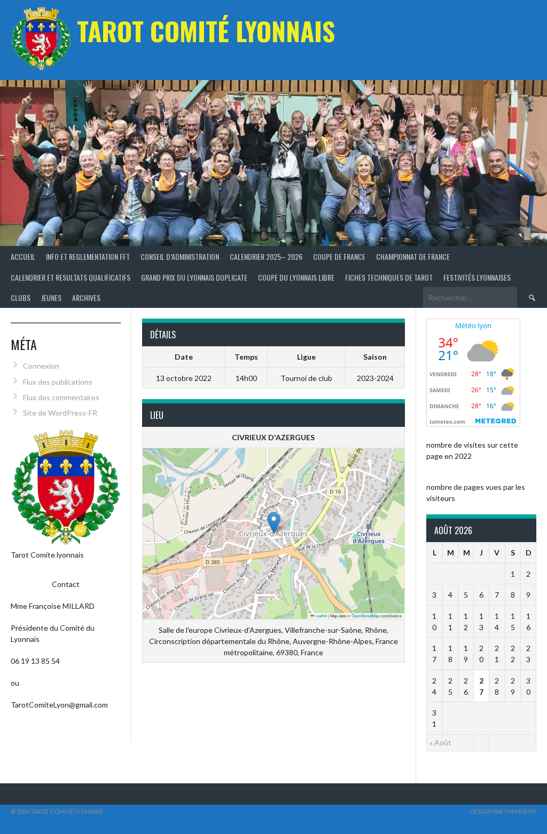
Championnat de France (413, 256)
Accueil (23, 256)
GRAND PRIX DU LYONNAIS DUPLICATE (194, 277)
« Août (440, 742)
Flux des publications (57, 381)
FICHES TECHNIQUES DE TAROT (389, 277)
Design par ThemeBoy (503, 811)
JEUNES (51, 297)
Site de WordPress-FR (60, 412)
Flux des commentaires (61, 397)
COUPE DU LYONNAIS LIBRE (296, 277)
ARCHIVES (86, 297)
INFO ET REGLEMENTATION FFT (88, 256)
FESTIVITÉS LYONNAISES (477, 277)
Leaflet (320, 615)
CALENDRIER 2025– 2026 (266, 256)
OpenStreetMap (365, 615)
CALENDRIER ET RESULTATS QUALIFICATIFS (70, 277)
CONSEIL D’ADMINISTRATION (179, 256)
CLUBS (20, 297)
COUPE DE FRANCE (339, 256)
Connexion (41, 365)
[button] (273, 523)
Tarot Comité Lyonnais (206, 31)
